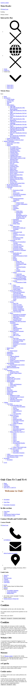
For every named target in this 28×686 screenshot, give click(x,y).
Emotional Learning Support (17, 397)
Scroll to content (5, 2)
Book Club (19, 261)
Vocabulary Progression (19, 234)
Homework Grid (17, 430)
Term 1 (15, 433)
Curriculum (9, 187)
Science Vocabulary (18, 307)
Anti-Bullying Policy (15, 151)
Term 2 (15, 434)
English (12, 251)
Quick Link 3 (10, 88)
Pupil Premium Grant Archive (17, 364)
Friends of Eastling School (13, 138)
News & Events (8, 578)
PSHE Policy (13, 176)
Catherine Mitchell (14, 356)
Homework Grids (17, 419)
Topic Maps (16, 409)
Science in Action (17, 304)
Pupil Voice (16, 205)
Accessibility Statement (12, 590)
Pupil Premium (10, 363)
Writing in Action (20, 275)
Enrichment (16, 219)
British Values (16, 223)
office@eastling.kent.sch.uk (10, 553)
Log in (5, 462)
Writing (15, 272)
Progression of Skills (18, 190)
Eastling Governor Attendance (17, 360)
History (12, 336)
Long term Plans (17, 413)
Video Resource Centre (12, 457)
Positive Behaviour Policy (16, 177)
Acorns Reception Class (16, 405)
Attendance (9, 370)
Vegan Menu (13, 385)
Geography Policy (14, 166)
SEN (8, 349)
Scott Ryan (12, 359)
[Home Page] (4, 9)
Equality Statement (11, 366)
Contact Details (10, 99)
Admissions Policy (14, 149)
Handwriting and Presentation (17, 253)
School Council (20, 202)
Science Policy (13, 181)
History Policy (13, 167)
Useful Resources (17, 410)
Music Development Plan (13, 367)
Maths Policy (13, 169)
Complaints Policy (14, 153)
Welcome (9, 102)
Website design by (11, 598)
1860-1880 (12, 106)
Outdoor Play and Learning (13, 378)
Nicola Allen (13, 357)
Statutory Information (9, 141)
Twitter (5, 69)
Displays (15, 207)
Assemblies (16, 208)
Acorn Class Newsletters (19, 406)
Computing (12, 230)
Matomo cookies (9, 656)
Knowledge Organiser (18, 420)
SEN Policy (13, 180)
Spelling (15, 281)
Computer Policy (14, 155)
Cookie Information (11, 592)
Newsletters (16, 416)
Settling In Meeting (17, 423)
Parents (5, 369)
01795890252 (7, 540)
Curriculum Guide (17, 232)
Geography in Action (18, 246)
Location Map (10, 100)
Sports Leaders (16, 289)
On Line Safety (17, 239)
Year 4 (17, 445)
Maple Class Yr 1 (14, 415)
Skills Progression (17, 221)
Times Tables (16, 441)
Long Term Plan (17, 195)
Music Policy (16, 226)
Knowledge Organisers (18, 429)
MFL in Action (16, 335)
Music (11, 225)
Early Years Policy (14, 162)
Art (11, 188)
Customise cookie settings (19, 618)
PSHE (11, 197)
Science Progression (18, 306)
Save (14, 684)
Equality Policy (14, 165)
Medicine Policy (14, 170)
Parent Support (13, 350)
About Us (6, 575)
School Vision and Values (13, 142)
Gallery (8, 454)
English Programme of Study (20, 255)
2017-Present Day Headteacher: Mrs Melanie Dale (18, 136)
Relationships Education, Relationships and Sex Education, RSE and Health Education (21, 215)
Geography (12, 240)
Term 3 (15, 436)
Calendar (9, 374)
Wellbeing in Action (15, 395)
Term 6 (15, 440)
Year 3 (17, 444)
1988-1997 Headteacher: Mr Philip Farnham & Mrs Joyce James (18, 128)
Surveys (9, 388)
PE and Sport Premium (12, 184)
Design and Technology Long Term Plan (19, 292)
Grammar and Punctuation (19, 278)
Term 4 (15, 437)
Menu (11, 383)
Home (5, 96)
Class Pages (10, 404)
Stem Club (15, 303)
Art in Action (16, 193)
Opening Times (10, 377)
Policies (9, 145)
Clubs (8, 376)
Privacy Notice (13, 173)
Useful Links (10, 392)
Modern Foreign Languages (17, 172)
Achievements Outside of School (15, 455)
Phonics (15, 258)
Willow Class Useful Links (19, 447)
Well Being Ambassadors (16, 399)
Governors (9, 355)
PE (10, 283)
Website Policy (10, 593)
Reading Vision (20, 262)
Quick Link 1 (10, 85)
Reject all (3, 618)
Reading (15, 260)
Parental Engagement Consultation (18, 199)
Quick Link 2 (10, 86)
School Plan (10, 144)
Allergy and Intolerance (16, 384)
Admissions (10, 352)
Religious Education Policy (16, 179)
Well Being (9, 394)
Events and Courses (15, 401)
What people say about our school (15, 139)
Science (12, 302)
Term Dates (10, 390)
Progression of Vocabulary (19, 194)
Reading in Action (20, 271)
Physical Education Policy (16, 174)
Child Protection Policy (15, 156)
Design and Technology (16, 290)
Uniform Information (12, 391)
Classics (18, 269)
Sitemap (6, 587)
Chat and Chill (13, 398)
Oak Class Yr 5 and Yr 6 (16, 448)
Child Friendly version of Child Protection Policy (17, 158)
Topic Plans (16, 427)
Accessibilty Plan (14, 146)
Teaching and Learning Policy (17, 183)
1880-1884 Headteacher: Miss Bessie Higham (17, 108)
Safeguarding (10, 353)
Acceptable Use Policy (15, 148)
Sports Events (16, 286)
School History (10, 105)
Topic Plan (15, 422)
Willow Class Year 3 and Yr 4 (17, 431)
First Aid (12, 163)
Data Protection (14, 160)
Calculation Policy (17, 318)
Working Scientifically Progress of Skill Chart (18, 309)
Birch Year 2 (13, 424)
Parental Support (17, 320)
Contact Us (6, 70)
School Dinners (10, 381)
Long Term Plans (17, 244)
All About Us (7, 98)
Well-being (15, 222)
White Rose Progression (19, 315)
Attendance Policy (14, 371)
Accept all (9, 618)
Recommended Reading (19, 443)
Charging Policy (14, 152)
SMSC (14, 201)
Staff (8, 103)
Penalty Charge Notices (16, 373)
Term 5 (15, 438)
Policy (14, 191)
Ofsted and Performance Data (14, 186)
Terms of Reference (15, 362)
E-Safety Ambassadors (21, 204)
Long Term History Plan (19, 339)
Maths (11, 313)
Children (6, 402)
